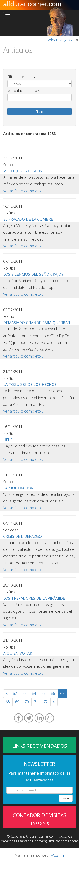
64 (34, 693)
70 (27, 701)
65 (43, 693)
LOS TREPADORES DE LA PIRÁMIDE (34, 598)
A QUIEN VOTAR (17, 653)
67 (62, 693)
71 (36, 701)
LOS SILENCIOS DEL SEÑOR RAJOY (33, 274)
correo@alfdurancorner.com (56, 841)
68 (8, 701)
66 (53, 693)
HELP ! (8, 439)
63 (24, 693)
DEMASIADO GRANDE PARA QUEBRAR (36, 322)
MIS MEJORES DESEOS (22, 170)
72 (46, 701)
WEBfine (57, 855)
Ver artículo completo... (23, 190)
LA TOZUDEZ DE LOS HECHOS (30, 384)
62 (15, 693)
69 (17, 701)
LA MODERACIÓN (18, 487)
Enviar (66, 798)
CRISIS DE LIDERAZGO (22, 536)
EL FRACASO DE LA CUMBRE (28, 219)
